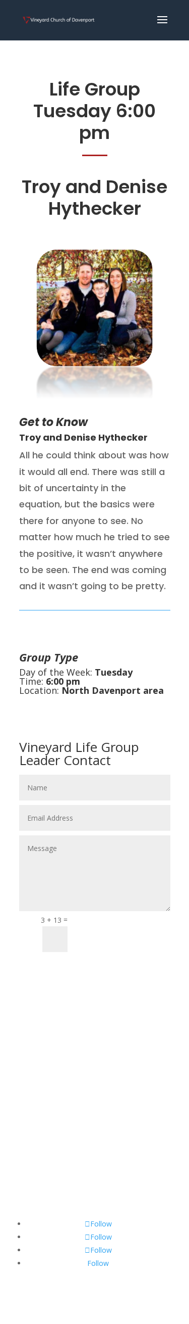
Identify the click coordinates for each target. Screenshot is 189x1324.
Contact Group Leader (123, 934)
